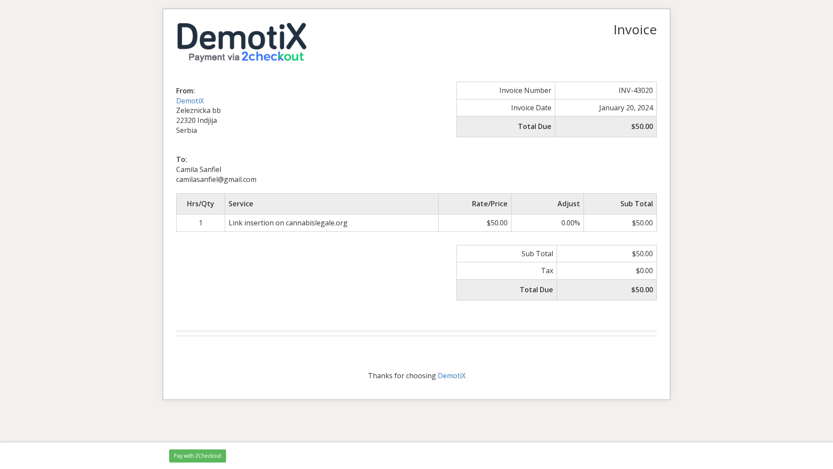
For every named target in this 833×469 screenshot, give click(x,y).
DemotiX (190, 101)
